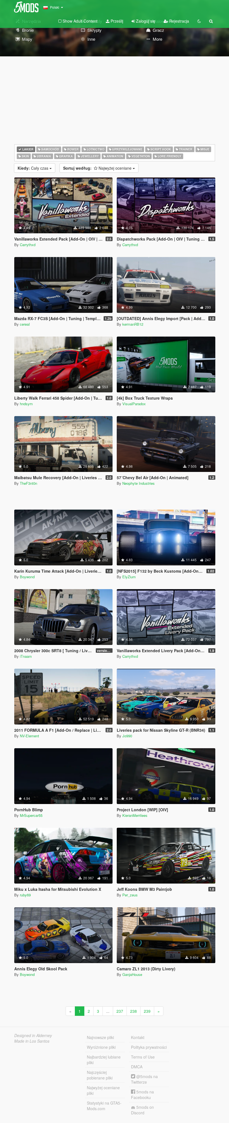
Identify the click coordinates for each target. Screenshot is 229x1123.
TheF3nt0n (28, 483)
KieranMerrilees (134, 815)
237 (119, 1011)
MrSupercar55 (31, 815)
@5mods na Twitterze (144, 1079)
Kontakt (137, 1037)
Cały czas (33, 168)
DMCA (136, 1066)
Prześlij (116, 21)
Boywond (27, 576)
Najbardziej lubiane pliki (104, 1059)
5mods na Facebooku (142, 1094)
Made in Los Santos (31, 1041)
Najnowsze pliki (100, 1037)
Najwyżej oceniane (98, 168)
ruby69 (25, 895)
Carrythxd (27, 244)
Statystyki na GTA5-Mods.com (104, 1105)
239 (147, 1011)
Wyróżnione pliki (101, 1047)
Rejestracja (178, 21)
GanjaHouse (132, 974)
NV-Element (29, 735)
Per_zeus (130, 895)
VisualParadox (134, 403)
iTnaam (26, 656)
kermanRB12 (132, 324)
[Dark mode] (199, 21)
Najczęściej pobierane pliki (100, 1075)
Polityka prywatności (149, 1047)
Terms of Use (143, 1057)
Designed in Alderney (33, 1035)
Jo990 (127, 735)
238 (133, 1011)
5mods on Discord (142, 1109)
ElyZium (129, 576)
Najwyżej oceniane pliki (103, 1090)
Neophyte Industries (138, 483)
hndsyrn (26, 403)
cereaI (25, 324)
